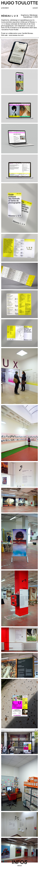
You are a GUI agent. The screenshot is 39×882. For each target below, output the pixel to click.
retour (19, 866)
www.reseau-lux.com (16, 35)
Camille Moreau (27, 33)
